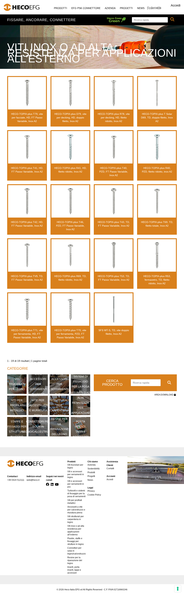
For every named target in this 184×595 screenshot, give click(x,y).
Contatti (110, 468)
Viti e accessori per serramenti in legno (75, 474)
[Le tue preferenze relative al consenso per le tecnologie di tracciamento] (177, 588)
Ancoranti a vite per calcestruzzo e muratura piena (76, 510)
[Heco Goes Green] (119, 20)
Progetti (126, 8)
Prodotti (60, 8)
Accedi (175, 5)
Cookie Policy (94, 495)
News (140, 8)
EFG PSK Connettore (85, 8)
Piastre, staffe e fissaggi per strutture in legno (75, 541)
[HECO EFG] (22, 7)
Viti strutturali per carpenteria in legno (75, 519)
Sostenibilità (94, 468)
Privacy (91, 491)
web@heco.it (33, 480)
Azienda (110, 8)
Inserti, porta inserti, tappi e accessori (74, 570)
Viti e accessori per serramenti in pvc (75, 484)
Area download (164, 394)
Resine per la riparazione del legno (74, 560)
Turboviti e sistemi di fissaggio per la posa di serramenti (76, 493)
